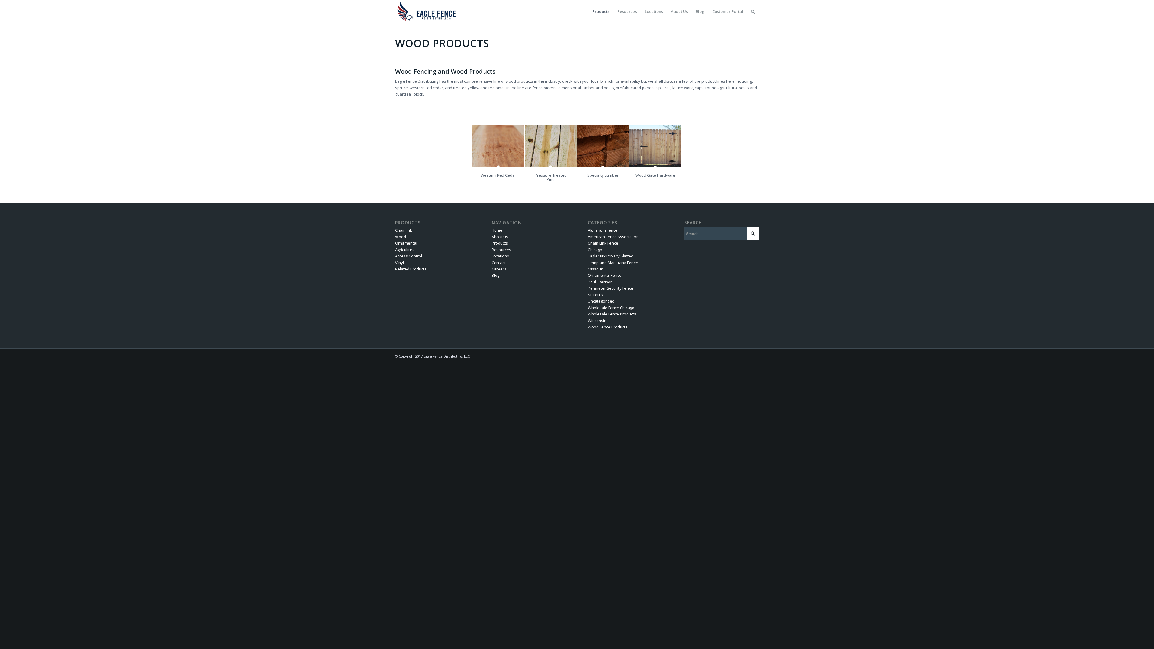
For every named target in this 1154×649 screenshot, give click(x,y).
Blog (495, 275)
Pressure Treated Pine (551, 177)
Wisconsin (597, 320)
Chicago (595, 249)
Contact (498, 262)
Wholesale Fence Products (612, 314)
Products (500, 243)
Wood (400, 236)
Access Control (408, 256)
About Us (500, 236)
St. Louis (595, 294)
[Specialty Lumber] (603, 146)
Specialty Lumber (602, 175)
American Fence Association (613, 236)
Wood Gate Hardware (655, 175)
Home (497, 230)
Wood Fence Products (607, 327)
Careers (499, 269)
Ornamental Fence (604, 275)
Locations (500, 256)
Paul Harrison (600, 282)
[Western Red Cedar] (498, 146)
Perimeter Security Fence (610, 288)
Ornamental (406, 243)
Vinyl (399, 262)
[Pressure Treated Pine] (551, 146)
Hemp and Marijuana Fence (613, 262)
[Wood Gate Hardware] (655, 146)
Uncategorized (601, 301)
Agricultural (405, 249)
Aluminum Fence (603, 230)
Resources (501, 249)
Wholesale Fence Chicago (611, 307)
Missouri (595, 269)
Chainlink (403, 230)
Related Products (410, 269)
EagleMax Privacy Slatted (610, 256)
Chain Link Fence (603, 243)
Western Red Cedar (498, 175)
